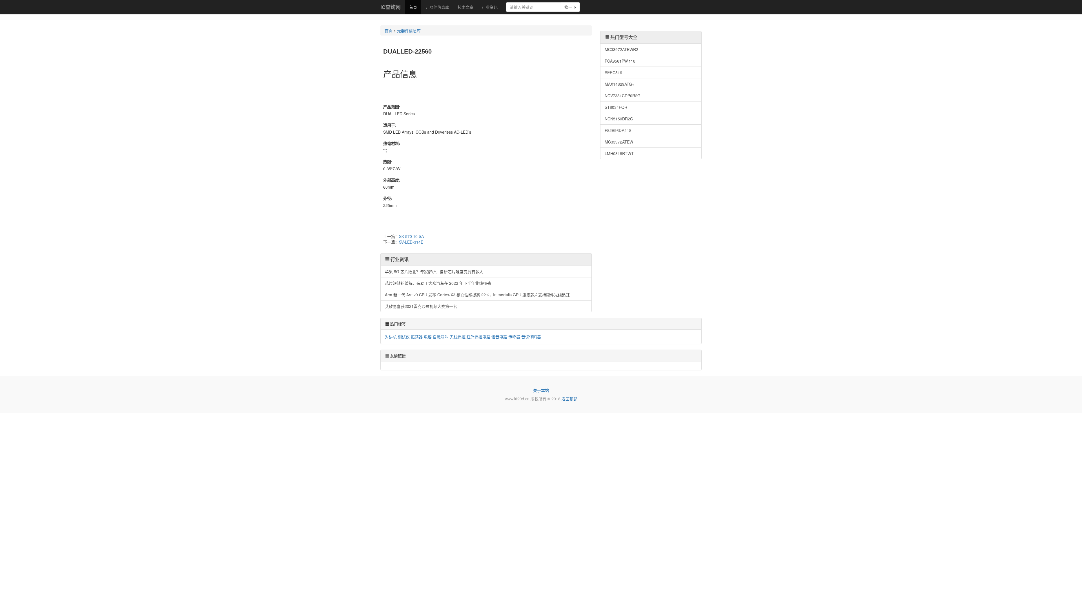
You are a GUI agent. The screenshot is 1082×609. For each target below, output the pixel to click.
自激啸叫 (441, 336)
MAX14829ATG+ (619, 84)
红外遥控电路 (478, 336)
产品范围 (391, 106)
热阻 (387, 161)
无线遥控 (457, 336)
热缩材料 (391, 143)
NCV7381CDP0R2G (622, 95)
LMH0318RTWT (619, 153)
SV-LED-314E (411, 242)
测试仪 (404, 336)
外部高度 (391, 180)
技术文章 (465, 7)
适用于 (389, 125)
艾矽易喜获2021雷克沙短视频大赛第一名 (421, 306)
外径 (387, 198)
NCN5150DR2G (619, 119)
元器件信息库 (437, 7)
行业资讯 (490, 7)
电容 (428, 336)
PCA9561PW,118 (620, 61)
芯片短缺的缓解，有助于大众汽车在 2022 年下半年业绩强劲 (438, 283)
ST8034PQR (616, 107)
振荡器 (417, 336)
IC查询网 (390, 7)
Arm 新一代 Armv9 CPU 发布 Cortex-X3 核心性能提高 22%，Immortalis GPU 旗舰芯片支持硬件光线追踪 (477, 294)
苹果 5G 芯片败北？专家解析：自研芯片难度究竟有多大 (434, 271)
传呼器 (514, 336)
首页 (413, 7)
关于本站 (541, 390)
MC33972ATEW (619, 142)
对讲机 (391, 336)
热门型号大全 (623, 37)
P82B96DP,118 (618, 130)
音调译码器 (531, 336)
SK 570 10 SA (411, 236)
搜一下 (570, 7)
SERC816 (613, 72)
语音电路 (499, 336)
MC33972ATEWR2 (621, 49)
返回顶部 (569, 398)
